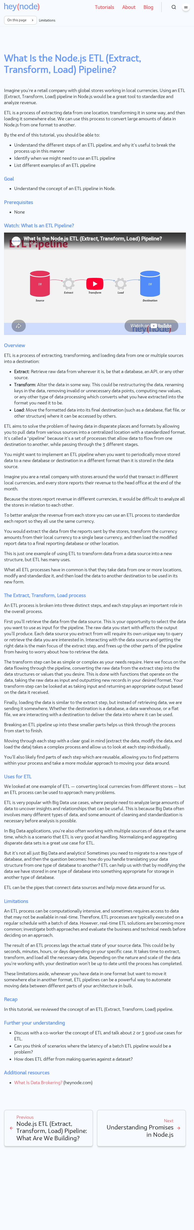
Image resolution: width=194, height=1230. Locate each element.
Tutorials (104, 7)
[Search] (174, 7)
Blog (148, 7)
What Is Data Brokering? (38, 1082)
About (128, 7)
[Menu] (186, 7)
